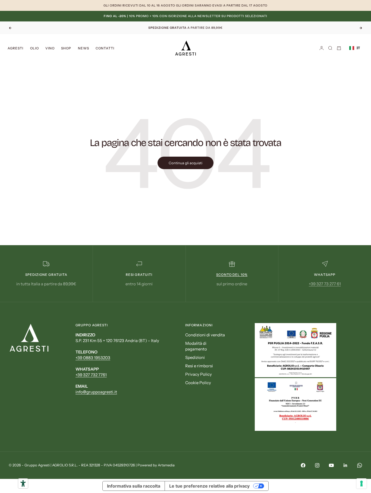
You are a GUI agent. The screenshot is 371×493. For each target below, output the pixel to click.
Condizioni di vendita (205, 334)
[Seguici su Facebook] (303, 465)
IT (358, 48)
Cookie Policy (198, 382)
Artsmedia (166, 465)
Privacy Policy (198, 374)
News (83, 48)
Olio (34, 48)
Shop (66, 48)
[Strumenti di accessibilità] (23, 483)
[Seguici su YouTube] (331, 465)
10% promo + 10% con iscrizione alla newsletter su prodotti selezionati (185, 16)
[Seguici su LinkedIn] (345, 465)
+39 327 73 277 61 (325, 283)
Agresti (16, 48)
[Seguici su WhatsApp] (359, 465)
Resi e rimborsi (199, 365)
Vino (50, 48)
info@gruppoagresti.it (96, 391)
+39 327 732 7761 (91, 374)
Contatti (105, 48)
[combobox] (354, 48)
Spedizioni (195, 357)
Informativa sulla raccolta (133, 486)
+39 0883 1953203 (93, 357)
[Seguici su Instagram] (317, 465)
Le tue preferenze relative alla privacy (209, 486)
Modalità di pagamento (196, 346)
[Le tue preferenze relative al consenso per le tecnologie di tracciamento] (361, 483)
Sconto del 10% (231, 275)
